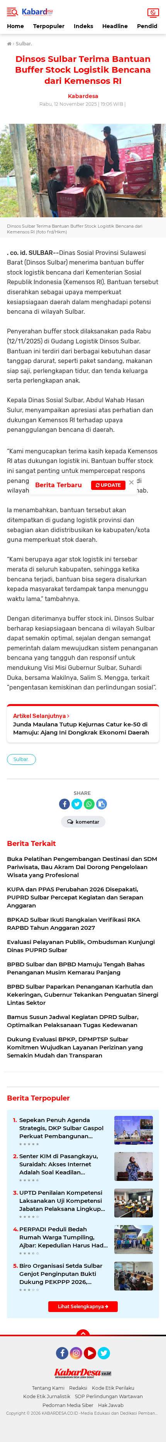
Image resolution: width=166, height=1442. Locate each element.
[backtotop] (83, 1336)
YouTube (95, 1362)
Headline (115, 26)
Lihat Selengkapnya (81, 1306)
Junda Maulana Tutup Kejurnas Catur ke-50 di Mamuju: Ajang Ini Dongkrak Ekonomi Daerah (81, 728)
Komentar (87, 822)
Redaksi (78, 1388)
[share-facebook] (64, 804)
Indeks (83, 26)
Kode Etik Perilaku (113, 1388)
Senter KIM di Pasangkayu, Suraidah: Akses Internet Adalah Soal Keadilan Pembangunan (58, 1164)
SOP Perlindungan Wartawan (109, 1396)
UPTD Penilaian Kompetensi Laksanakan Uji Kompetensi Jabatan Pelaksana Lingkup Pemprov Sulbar (60, 1201)
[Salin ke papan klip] (101, 804)
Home (15, 26)
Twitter (107, 1362)
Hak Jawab (111, 1405)
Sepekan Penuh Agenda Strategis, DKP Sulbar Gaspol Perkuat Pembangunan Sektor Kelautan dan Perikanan (61, 1128)
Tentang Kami (48, 1388)
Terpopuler (48, 26)
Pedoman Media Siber (67, 1405)
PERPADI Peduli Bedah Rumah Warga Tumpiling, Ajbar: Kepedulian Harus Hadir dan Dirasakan (63, 1237)
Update (110, 485)
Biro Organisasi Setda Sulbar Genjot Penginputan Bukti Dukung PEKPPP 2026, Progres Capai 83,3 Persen (60, 1274)
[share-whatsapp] (89, 804)
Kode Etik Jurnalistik (46, 1396)
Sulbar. (21, 759)
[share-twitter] (76, 804)
